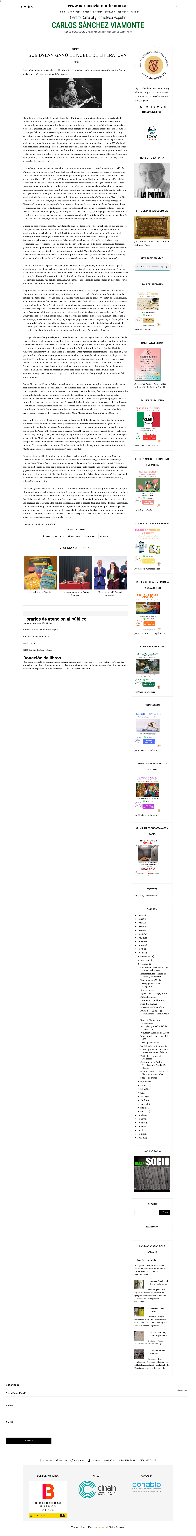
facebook (47, 1460)
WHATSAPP (91, 536)
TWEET (61, 536)
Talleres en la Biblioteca (152, 1000)
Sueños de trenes (148, 1078)
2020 (139, 938)
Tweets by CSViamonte (145, 896)
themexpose (99, 1527)
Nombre (10, 1406)
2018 (139, 945)
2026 (139, 915)
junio (142, 1093)
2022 (139, 930)
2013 (139, 1123)
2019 (139, 942)
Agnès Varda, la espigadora (153, 993)
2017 (139, 949)
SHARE (48, 536)
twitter (63, 1460)
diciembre (145, 956)
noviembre (145, 960)
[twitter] (25, 7)
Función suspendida (146, 1260)
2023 (139, 926)
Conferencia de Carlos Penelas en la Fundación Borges (153, 1065)
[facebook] (21, 7)
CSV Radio (110, 12)
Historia (97, 12)
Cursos (87, 12)
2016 (139, 953)
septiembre (145, 1082)
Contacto (123, 12)
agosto (143, 1085)
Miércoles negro (148, 997)
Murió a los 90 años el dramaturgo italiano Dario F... (154, 1014)
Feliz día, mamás (148, 1004)
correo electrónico (83, 669)
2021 (139, 934)
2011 (139, 1130)
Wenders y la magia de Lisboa (154, 1033)
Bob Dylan (75, 49)
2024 (139, 923)
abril (142, 1100)
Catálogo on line (148, 1460)
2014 (139, 1119)
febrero (143, 1108)
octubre (144, 964)
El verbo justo (147, 990)
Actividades (74, 12)
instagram (79, 1460)
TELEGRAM (75, 536)
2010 (139, 1134)
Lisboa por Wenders (149, 1043)
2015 (139, 1115)
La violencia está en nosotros (154, 1046)
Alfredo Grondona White (152, 1007)
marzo (143, 1104)
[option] (40, 576)
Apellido (10, 1422)
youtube (95, 1460)
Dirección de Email (16, 1393)
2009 (139, 1138)
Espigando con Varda (150, 980)
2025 (139, 919)
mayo (143, 1097)
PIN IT (105, 536)
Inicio (62, 12)
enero (143, 1112)
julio (142, 1089)
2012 (139, 1126)
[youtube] (28, 7)
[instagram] (32, 7)
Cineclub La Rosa (127, 1460)
